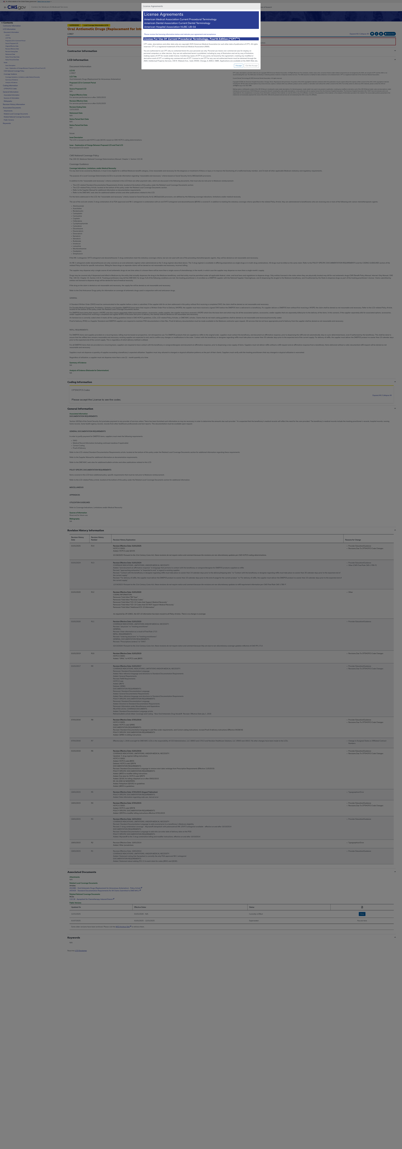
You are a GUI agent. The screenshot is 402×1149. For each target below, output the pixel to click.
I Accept (238, 66)
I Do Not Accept (251, 66)
